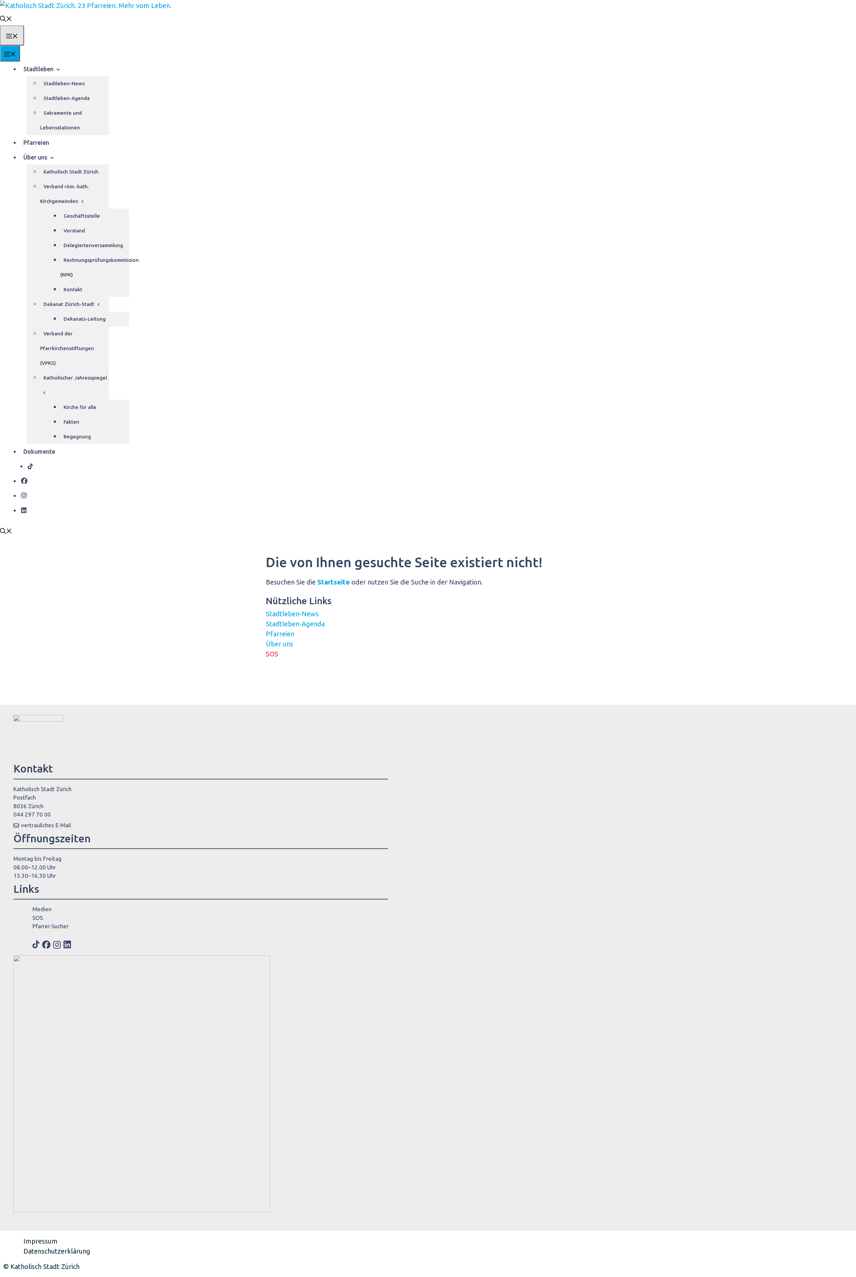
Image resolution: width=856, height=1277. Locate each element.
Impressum (40, 1241)
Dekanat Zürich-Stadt (68, 304)
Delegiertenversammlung (93, 245)
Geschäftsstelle (82, 216)
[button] (6, 18)
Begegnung (77, 436)
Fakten (71, 422)
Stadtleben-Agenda (66, 98)
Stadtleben (38, 69)
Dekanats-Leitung (85, 319)
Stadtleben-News (64, 83)
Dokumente (39, 451)
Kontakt (73, 289)
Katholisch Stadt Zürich (70, 172)
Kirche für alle (80, 407)
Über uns (35, 157)
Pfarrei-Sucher (50, 926)
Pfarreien (36, 142)
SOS (272, 654)
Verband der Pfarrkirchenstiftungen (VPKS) (67, 348)
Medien (41, 909)
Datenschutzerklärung (56, 1251)
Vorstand (74, 230)
